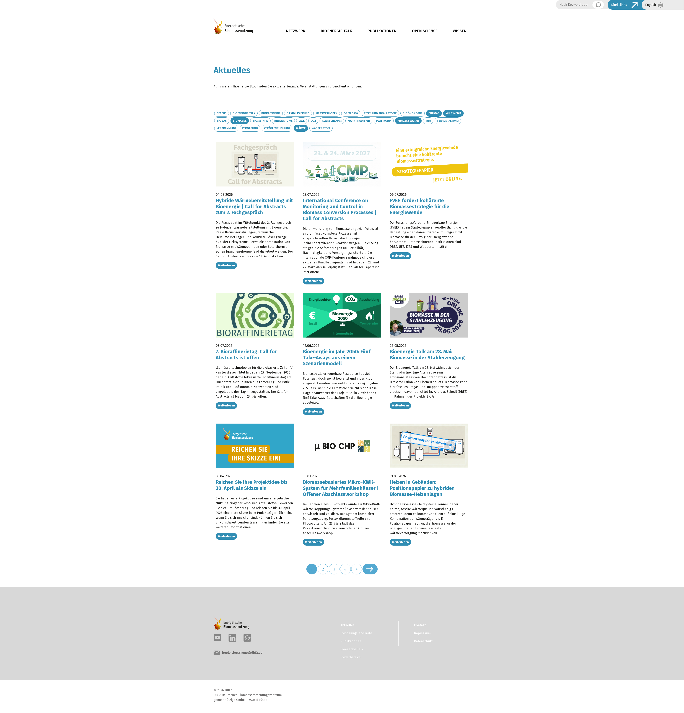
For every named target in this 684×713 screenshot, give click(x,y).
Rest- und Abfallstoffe (380, 113)
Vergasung (250, 128)
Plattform (383, 120)
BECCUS (222, 113)
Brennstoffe (283, 120)
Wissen (460, 31)
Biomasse (240, 120)
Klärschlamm (332, 120)
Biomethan (260, 120)
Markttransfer (359, 120)
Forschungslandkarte (356, 633)
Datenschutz (423, 641)
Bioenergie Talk (336, 31)
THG (428, 120)
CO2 (313, 120)
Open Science (425, 31)
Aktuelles (347, 625)
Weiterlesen (226, 265)
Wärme (301, 128)
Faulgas (433, 113)
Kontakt (420, 625)
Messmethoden (327, 113)
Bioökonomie (412, 113)
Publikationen (382, 31)
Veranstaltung (448, 120)
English (650, 5)
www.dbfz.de (257, 700)
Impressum (422, 633)
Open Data (351, 113)
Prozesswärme (408, 120)
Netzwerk (295, 31)
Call (302, 120)
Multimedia (453, 113)
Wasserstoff (321, 128)
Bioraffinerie (270, 113)
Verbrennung (226, 128)
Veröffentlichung (277, 128)
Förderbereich (350, 657)
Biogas (222, 120)
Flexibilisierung (298, 113)
